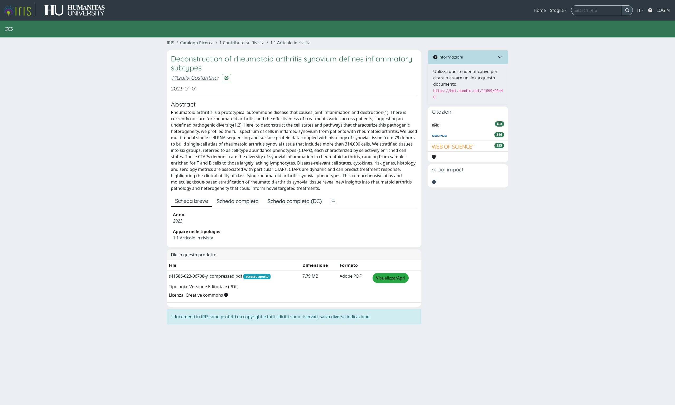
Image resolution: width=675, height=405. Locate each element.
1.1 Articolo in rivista (290, 43)
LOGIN (663, 10)
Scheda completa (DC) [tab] (295, 201)
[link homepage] (19, 10)
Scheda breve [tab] (191, 200)
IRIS (170, 43)
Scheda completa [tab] (238, 201)
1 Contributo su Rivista (241, 43)
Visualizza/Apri (390, 278)
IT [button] (639, 10)
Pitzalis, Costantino (194, 77)
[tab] (333, 201)
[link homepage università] (74, 10)
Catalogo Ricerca (197, 43)
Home (540, 10)
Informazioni (450, 57)
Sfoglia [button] (557, 10)
